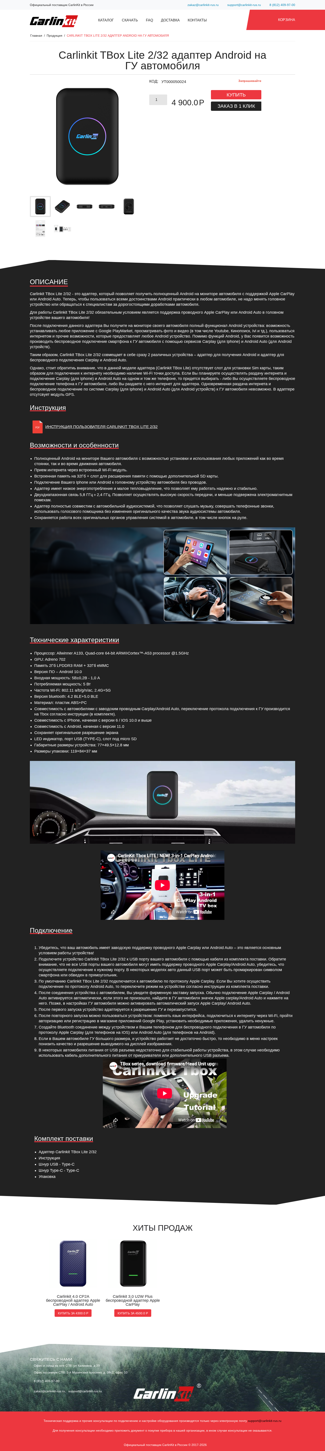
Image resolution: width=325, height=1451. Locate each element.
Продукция (54, 35)
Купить (236, 95)
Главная (36, 35)
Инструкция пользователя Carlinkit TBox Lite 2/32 (101, 427)
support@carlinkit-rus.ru (243, 5)
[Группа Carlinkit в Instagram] (38, 1401)
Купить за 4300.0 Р (73, 1313)
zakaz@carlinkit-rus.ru (203, 5)
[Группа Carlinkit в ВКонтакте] (33, 1401)
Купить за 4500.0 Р (133, 1313)
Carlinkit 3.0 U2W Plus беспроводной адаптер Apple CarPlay (133, 1300)
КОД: (153, 81)
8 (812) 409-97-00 (282, 5)
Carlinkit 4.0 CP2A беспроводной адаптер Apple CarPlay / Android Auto (73, 1300)
